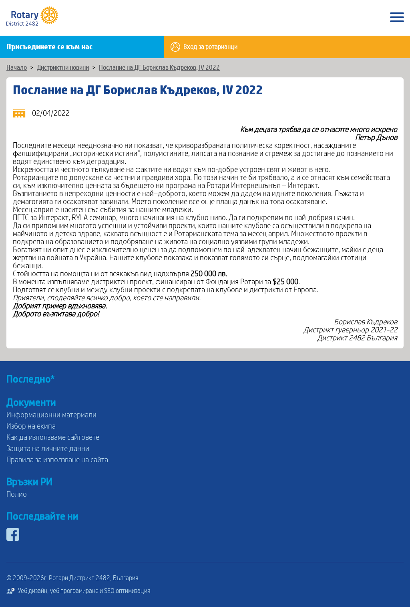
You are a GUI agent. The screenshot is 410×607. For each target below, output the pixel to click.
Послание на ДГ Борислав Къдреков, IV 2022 (159, 68)
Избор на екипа (31, 426)
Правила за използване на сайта (57, 460)
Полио (16, 494)
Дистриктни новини (63, 68)
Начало (16, 68)
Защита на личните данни (47, 449)
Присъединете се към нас (49, 47)
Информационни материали (51, 415)
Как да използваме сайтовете (52, 437)
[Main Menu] (397, 17)
